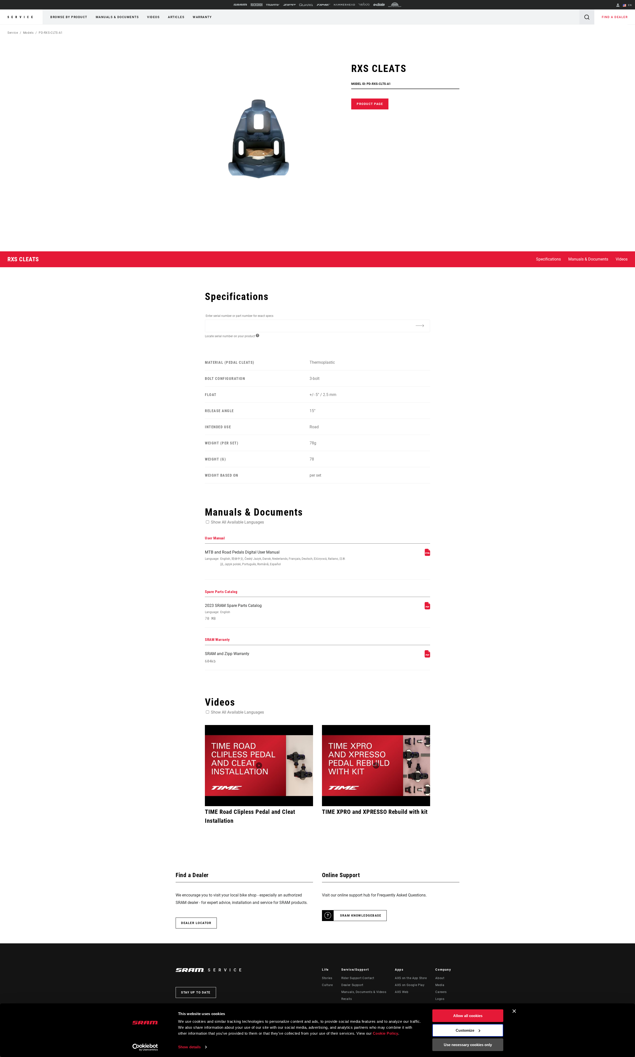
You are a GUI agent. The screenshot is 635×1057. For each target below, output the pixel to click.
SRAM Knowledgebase (360, 915)
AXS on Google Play (410, 985)
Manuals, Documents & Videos (363, 992)
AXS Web (401, 992)
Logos (439, 999)
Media (439, 985)
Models (28, 32)
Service (21, 17)
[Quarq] (306, 4)
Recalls (346, 999)
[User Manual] (427, 554)
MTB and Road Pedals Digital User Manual (275, 558)
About (439, 978)
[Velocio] (364, 4)
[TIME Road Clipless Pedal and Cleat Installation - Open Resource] (259, 765)
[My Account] (618, 5)
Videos (153, 17)
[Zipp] (289, 4)
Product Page (370, 104)
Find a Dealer (615, 17)
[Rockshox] (256, 4)
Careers (440, 992)
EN (629, 5)
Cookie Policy (385, 1033)
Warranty (202, 17)
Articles (176, 17)
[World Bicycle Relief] (395, 4)
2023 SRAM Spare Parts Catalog (233, 612)
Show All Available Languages (237, 522)
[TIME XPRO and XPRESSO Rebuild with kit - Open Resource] (376, 765)
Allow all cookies (467, 1016)
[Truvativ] (273, 5)
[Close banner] (514, 1011)
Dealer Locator (196, 923)
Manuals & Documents (117, 17)
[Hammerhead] (344, 4)
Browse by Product (68, 17)
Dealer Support (352, 985)
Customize (465, 1030)
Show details (189, 1047)
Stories (327, 978)
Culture (327, 985)
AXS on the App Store (411, 978)
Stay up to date (196, 992)
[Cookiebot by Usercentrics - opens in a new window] (145, 1047)
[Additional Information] (419, 325)
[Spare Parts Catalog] (427, 608)
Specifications (548, 259)
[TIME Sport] (323, 4)
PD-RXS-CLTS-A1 (51, 32)
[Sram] (240, 5)
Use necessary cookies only (468, 1045)
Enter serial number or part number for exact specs (239, 316)
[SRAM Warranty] (427, 656)
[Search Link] (586, 17)
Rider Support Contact (357, 978)
